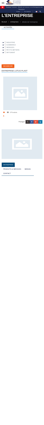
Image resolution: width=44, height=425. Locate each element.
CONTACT (7, 173)
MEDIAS (28, 169)
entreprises (14, 22)
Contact (18, 11)
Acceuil (4, 22)
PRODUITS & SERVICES (12, 169)
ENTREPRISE (8, 165)
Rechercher (8, 66)
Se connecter (27, 11)
